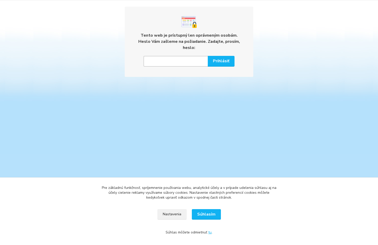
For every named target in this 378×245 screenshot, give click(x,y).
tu (210, 232)
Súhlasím (206, 214)
